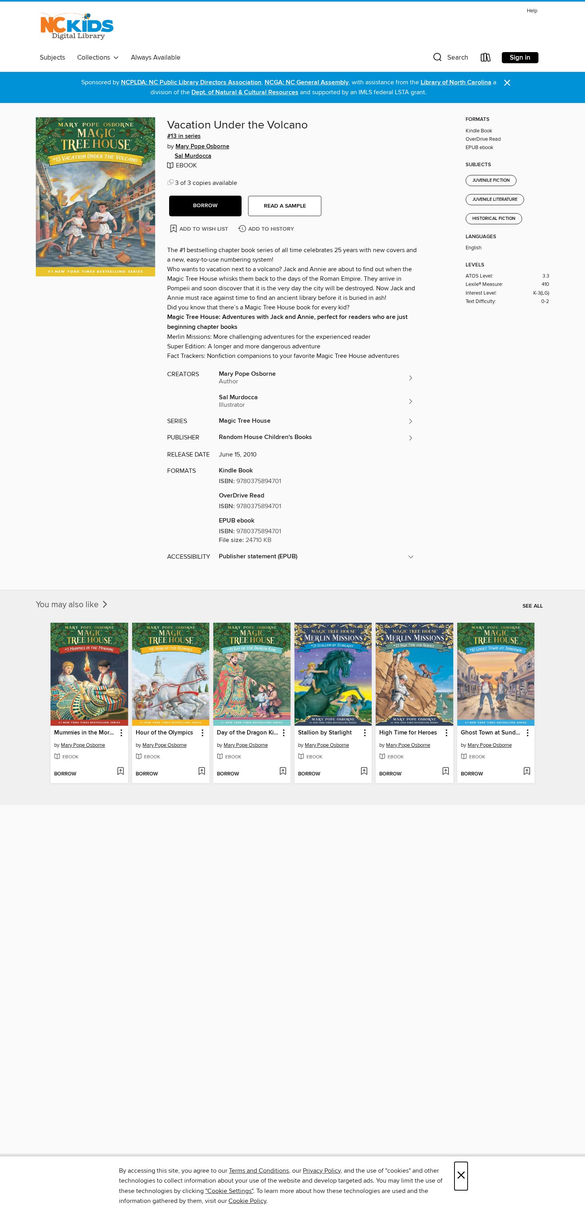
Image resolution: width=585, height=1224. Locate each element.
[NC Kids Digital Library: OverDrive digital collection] (77, 27)
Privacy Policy (322, 1171)
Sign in (520, 57)
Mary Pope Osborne (202, 146)
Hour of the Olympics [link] (164, 732)
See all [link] (533, 606)
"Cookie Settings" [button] (229, 1191)
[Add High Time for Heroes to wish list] (445, 772)
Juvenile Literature (494, 199)
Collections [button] (95, 57)
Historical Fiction (493, 218)
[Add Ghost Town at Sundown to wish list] (527, 772)
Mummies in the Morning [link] (85, 732)
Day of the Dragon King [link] (248, 732)
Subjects (52, 57)
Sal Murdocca (193, 156)
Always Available (156, 57)
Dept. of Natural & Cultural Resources (244, 92)
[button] (449, 59)
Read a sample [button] (285, 206)
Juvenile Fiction (491, 180)
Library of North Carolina (456, 82)
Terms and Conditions (259, 1171)
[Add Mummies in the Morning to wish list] (120, 772)
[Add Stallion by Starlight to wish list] (364, 772)
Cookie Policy (247, 1201)
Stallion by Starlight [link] (325, 732)
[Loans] (486, 59)
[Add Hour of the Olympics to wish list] (202, 772)
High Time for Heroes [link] (408, 732)
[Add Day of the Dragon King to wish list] (283, 772)
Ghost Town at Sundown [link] (492, 732)
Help (532, 11)
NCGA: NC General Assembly (307, 82)
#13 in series (184, 136)
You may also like (68, 605)
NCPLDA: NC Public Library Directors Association (191, 82)
